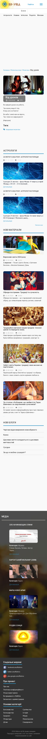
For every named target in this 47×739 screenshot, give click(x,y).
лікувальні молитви (13, 129)
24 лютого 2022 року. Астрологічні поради (21, 191)
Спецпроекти (27, 722)
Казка (5, 435)
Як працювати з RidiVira (12, 696)
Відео (20, 581)
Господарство (8, 713)
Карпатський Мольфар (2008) (22, 560)
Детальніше (7, 187)
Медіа (25, 716)
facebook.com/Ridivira (15, 667)
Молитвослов (28, 719)
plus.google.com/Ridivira (16, 676)
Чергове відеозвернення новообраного (20, 430)
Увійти (31, 4)
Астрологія (7, 15)
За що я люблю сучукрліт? (14, 452)
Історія (25, 713)
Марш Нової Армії (17, 590)
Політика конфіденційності (13, 690)
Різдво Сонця (15, 625)
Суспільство (27, 709)
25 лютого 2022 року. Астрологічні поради (21, 157)
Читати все (39, 225)
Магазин (40, 15)
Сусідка (6, 447)
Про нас (6, 686)
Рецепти (32, 15)
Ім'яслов (24, 15)
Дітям (5, 722)
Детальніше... (14, 554)
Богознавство (8, 709)
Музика (21, 545)
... (20, 265)
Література (7, 719)
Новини (16, 15)
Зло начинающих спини (20, 525)
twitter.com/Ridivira (14, 672)
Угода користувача (10, 693)
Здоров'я (6, 716)
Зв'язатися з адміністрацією (13, 699)
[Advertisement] (23, 41)
